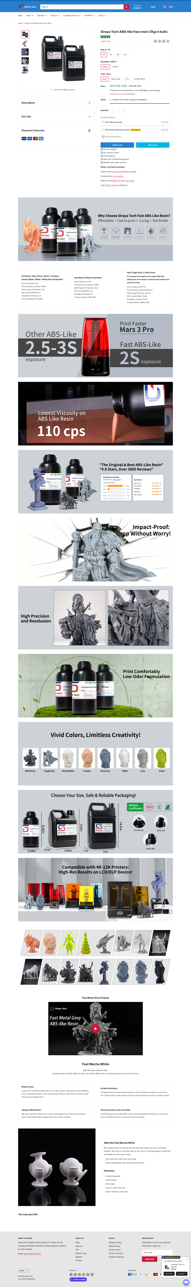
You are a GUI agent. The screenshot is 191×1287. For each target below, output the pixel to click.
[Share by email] (167, 41)
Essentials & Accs (70, 15)
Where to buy (81, 1253)
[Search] (126, 6)
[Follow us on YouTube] (83, 1274)
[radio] (103, 122)
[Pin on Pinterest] (159, 41)
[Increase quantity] (124, 110)
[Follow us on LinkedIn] (92, 1274)
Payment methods (116, 1257)
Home (20, 23)
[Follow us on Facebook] (71, 1274)
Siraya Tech (105, 41)
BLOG (101, 15)
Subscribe (149, 1259)
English (21, 1270)
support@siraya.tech (32, 1254)
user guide (118, 171)
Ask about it (181, 1273)
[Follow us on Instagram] (79, 1274)
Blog (77, 1242)
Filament (40, 15)
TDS (119, 181)
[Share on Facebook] (155, 41)
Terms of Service (116, 1253)
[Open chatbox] (186, 1282)
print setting (118, 176)
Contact (79, 1260)
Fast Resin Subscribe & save (122, 130)
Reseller (79, 1257)
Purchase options (108, 117)
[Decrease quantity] (112, 110)
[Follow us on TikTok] (87, 1274)
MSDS (114, 181)
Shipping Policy (115, 1242)
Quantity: (105, 110)
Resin (28, 15)
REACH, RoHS (111, 185)
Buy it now (152, 145)
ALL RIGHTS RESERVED (26, 1279)
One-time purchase (113, 122)
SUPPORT (88, 15)
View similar (169, 1273)
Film (77, 1250)
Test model (129, 181)
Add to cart (117, 145)
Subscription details (113, 136)
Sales (20, 15)
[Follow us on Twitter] (75, 1274)
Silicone (54, 15)
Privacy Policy (115, 1250)
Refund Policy (114, 1246)
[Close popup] (187, 1259)
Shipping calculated (117, 94)
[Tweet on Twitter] (163, 41)
